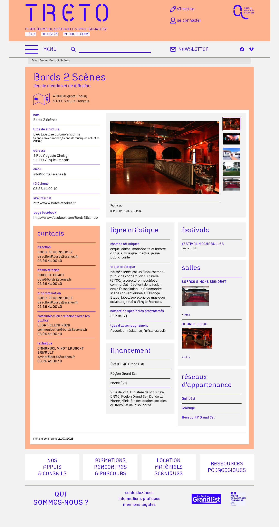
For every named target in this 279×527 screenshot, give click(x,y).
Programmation (49, 293)
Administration (48, 270)
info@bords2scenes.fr (49, 174)
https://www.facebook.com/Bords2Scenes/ (65, 217)
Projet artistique (122, 267)
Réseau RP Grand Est (198, 417)
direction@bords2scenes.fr (57, 256)
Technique (44, 343)
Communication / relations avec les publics (63, 318)
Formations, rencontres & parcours (110, 467)
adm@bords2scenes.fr (54, 279)
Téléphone (41, 183)
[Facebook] (242, 49)
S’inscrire (185, 9)
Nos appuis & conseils (52, 467)
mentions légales (139, 505)
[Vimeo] (251, 49)
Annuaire (38, 60)
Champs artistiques (124, 244)
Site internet (42, 198)
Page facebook (44, 212)
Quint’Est (188, 398)
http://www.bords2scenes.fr (54, 203)
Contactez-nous (139, 493)
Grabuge (188, 408)
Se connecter (189, 20)
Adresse (39, 150)
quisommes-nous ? (60, 498)
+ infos (186, 315)
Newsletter (193, 49)
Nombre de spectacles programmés (137, 311)
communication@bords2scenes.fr (62, 329)
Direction (44, 247)
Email (37, 169)
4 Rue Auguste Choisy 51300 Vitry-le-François (71, 99)
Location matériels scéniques (169, 467)
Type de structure (46, 129)
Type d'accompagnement (129, 325)
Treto (69, 14)
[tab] (231, 124)
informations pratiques (139, 499)
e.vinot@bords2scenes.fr (56, 357)
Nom (36, 115)
